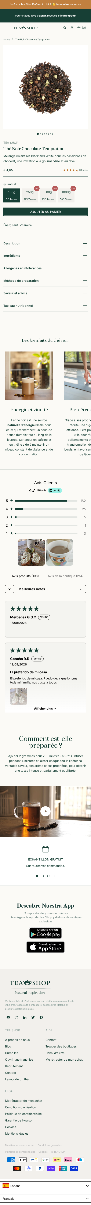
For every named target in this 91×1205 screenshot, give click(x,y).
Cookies (10, 1127)
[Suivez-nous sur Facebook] (41, 1017)
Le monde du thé (17, 1079)
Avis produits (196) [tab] (25, 576)
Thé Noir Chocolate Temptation (32, 39)
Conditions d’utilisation (20, 1107)
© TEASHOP (58, 1151)
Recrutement (14, 1066)
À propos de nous (17, 1040)
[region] (45, 857)
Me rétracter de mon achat (64, 1059)
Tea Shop (10, 142)
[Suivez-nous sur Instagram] (16, 1017)
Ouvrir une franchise (19, 1059)
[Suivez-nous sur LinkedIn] (25, 1017)
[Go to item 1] (31, 552)
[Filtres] (9, 589)
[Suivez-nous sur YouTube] (8, 1017)
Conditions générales (50, 1145)
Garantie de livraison (19, 1120)
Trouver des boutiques (61, 1046)
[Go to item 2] (59, 552)
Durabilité (11, 1053)
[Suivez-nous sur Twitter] (33, 1017)
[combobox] (45, 1185)
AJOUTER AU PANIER (45, 211)
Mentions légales (16, 1133)
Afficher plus (43, 708)
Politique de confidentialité (23, 1114)
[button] (71, 170)
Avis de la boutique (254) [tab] (66, 576)
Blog (8, 1046)
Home (6, 39)
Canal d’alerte (55, 1053)
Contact (10, 1072)
